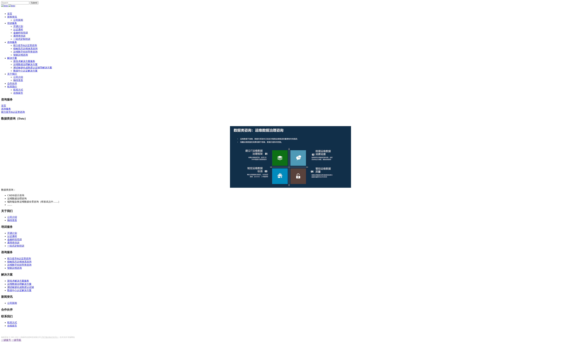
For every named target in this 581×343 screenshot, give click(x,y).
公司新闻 (18, 20)
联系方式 (18, 90)
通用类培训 (19, 36)
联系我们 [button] (12, 86)
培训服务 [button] (12, 23)
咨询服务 (6, 109)
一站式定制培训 (21, 39)
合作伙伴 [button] (12, 83)
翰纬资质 (18, 80)
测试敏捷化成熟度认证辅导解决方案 (32, 67)
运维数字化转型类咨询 (25, 51)
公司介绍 (18, 77)
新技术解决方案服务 (24, 61)
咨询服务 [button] (12, 42)
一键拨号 (6, 340)
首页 (9, 13)
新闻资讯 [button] (12, 17)
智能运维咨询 (20, 55)
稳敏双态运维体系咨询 (25, 48)
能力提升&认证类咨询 (25, 45)
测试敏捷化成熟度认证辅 (20, 287)
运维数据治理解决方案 (25, 64)
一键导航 (16, 340)
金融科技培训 (20, 32)
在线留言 (18, 93)
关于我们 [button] (12, 74)
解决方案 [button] (12, 58)
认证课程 (18, 29)
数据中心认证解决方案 (25, 70)
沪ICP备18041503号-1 (49, 337)
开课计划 (18, 26)
